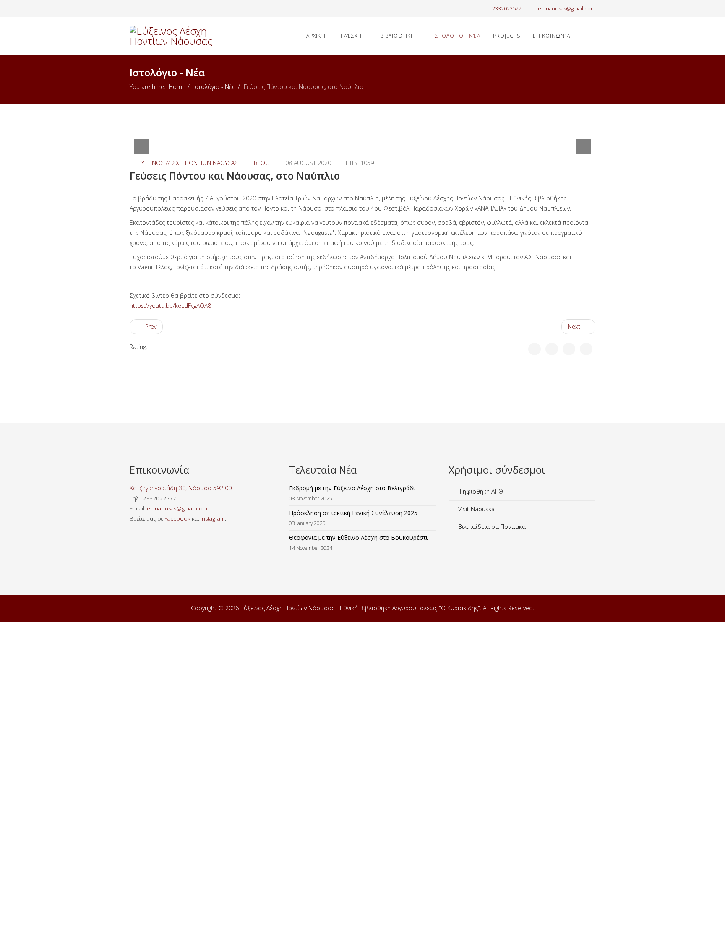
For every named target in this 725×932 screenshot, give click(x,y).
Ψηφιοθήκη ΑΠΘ (479, 491)
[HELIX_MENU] (592, 35)
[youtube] (153, 8)
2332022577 (507, 8)
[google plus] (143, 8)
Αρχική (316, 35)
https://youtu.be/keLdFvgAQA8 (170, 306)
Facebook (177, 518)
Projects (506, 35)
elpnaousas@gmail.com (566, 8)
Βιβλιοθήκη (397, 35)
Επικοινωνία (551, 35)
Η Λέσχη (350, 35)
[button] (141, 146)
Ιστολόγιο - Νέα (456, 35)
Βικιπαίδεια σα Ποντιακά (491, 527)
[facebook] (132, 8)
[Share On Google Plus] (569, 349)
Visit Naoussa (475, 509)
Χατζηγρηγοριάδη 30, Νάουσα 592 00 (181, 488)
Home (177, 87)
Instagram (213, 518)
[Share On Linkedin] (586, 349)
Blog (261, 163)
